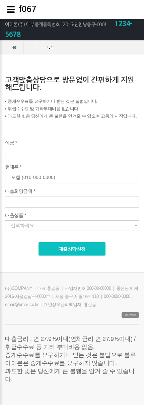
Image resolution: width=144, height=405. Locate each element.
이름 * (11, 142)
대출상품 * (15, 215)
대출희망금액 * (20, 191)
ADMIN (130, 315)
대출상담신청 (72, 249)
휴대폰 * (13, 167)
